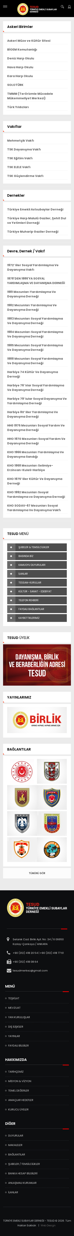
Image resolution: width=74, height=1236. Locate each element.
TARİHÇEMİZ (16, 1072)
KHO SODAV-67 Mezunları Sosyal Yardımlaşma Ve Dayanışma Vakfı (34, 508)
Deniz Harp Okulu (20, 58)
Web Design (48, 1225)
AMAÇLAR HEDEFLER (20, 1100)
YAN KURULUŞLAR (19, 1017)
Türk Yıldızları (18, 107)
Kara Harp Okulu (20, 76)
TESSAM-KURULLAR (29, 582)
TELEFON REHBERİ (28, 600)
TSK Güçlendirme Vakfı (25, 176)
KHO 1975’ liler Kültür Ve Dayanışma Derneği (34, 481)
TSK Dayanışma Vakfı (24, 149)
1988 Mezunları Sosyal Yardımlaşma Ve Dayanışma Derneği (35, 361)
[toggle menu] (5, 6)
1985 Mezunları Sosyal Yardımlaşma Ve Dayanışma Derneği (35, 347)
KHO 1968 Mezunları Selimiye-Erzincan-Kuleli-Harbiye (30, 467)
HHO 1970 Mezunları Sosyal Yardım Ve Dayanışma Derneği (36, 441)
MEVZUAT (14, 1008)
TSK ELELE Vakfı (19, 167)
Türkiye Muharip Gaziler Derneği (32, 232)
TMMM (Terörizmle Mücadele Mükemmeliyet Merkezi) (30, 96)
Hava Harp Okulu (20, 67)
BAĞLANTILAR (16, 1154)
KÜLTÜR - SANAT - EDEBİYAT (35, 591)
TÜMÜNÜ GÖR (37, 873)
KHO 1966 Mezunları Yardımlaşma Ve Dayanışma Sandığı (35, 454)
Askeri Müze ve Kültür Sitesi (28, 41)
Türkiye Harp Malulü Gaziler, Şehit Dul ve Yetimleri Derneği (36, 220)
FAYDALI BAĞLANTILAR (31, 609)
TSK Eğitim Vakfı (20, 158)
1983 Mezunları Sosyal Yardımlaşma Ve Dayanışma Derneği (35, 321)
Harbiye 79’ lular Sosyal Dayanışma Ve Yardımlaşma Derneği (37, 401)
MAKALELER (15, 1145)
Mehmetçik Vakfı (20, 141)
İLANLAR (23, 573)
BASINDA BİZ (25, 556)
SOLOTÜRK (15, 85)
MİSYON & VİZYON (19, 1081)
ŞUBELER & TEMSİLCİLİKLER (33, 547)
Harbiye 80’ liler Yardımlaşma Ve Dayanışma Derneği (32, 414)
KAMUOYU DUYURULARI (31, 565)
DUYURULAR (15, 1136)
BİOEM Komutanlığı (22, 49)
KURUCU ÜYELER (18, 1109)
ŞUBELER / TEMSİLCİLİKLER (24, 1164)
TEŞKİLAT (13, 998)
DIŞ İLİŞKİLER (15, 1027)
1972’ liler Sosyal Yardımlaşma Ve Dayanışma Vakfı (33, 267)
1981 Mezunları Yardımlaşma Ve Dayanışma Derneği (31, 294)
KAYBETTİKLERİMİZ (28, 618)
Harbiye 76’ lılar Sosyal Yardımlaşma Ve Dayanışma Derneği (35, 387)
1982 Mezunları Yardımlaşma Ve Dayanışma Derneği (32, 307)
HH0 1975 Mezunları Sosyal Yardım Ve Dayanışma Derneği (36, 427)
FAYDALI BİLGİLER (18, 1046)
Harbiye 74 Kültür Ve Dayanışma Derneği (32, 374)
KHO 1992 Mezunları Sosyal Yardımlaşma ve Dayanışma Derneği (36, 494)
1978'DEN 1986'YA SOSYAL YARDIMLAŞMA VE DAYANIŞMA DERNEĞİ (36, 280)
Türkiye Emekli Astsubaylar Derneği (35, 209)
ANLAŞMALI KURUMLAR (22, 1183)
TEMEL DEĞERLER (18, 1091)
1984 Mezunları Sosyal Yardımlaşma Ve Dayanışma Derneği (35, 334)
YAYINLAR (14, 1036)
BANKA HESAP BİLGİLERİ (22, 1173)
